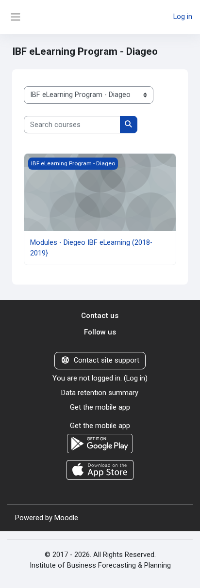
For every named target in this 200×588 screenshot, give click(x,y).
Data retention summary (99, 392)
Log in (182, 16)
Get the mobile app (100, 407)
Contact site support (106, 360)
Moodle (66, 517)
